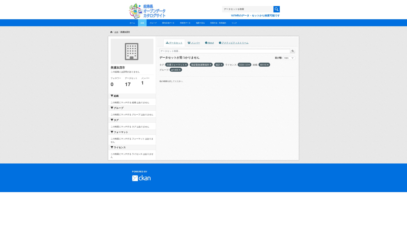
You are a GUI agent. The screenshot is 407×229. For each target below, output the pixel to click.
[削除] (186, 64)
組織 (142, 22)
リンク (234, 22)
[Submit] (292, 51)
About (210, 42)
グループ (153, 22)
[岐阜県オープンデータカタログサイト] (146, 6)
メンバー (195, 42)
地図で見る (200, 22)
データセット (176, 42)
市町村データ (185, 22)
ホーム (132, 22)
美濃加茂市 (125, 31)
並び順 (278, 57)
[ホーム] (111, 32)
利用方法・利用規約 (218, 22)
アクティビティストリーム (234, 42)
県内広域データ (168, 22)
